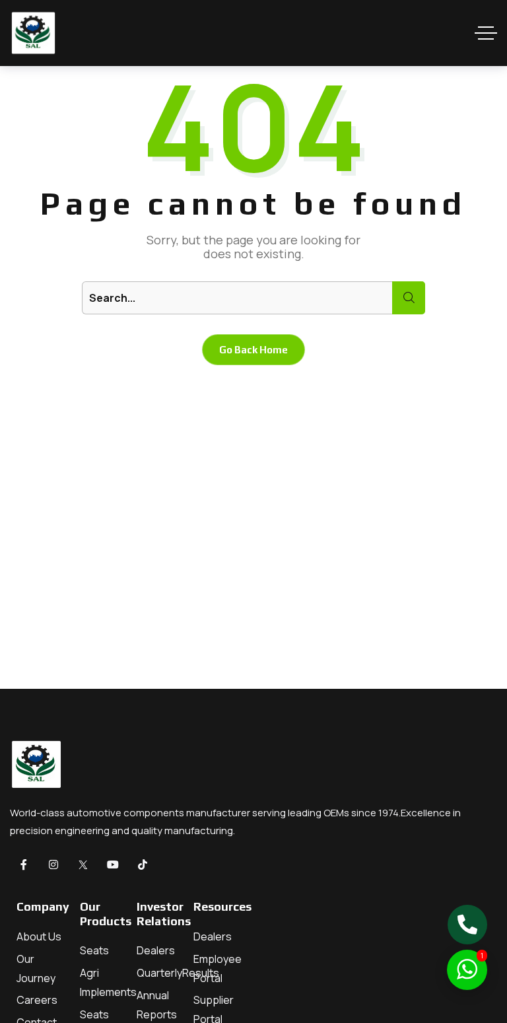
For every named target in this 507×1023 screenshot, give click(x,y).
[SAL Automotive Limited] (33, 33)
